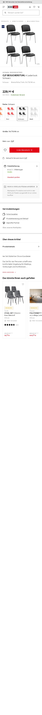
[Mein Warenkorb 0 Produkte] (38, 7)
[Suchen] (5, 12)
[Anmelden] (30, 7)
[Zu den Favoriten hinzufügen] (5, 150)
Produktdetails (9, 246)
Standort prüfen (13, 177)
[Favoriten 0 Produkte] (34, 7)
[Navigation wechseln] (3, 7)
